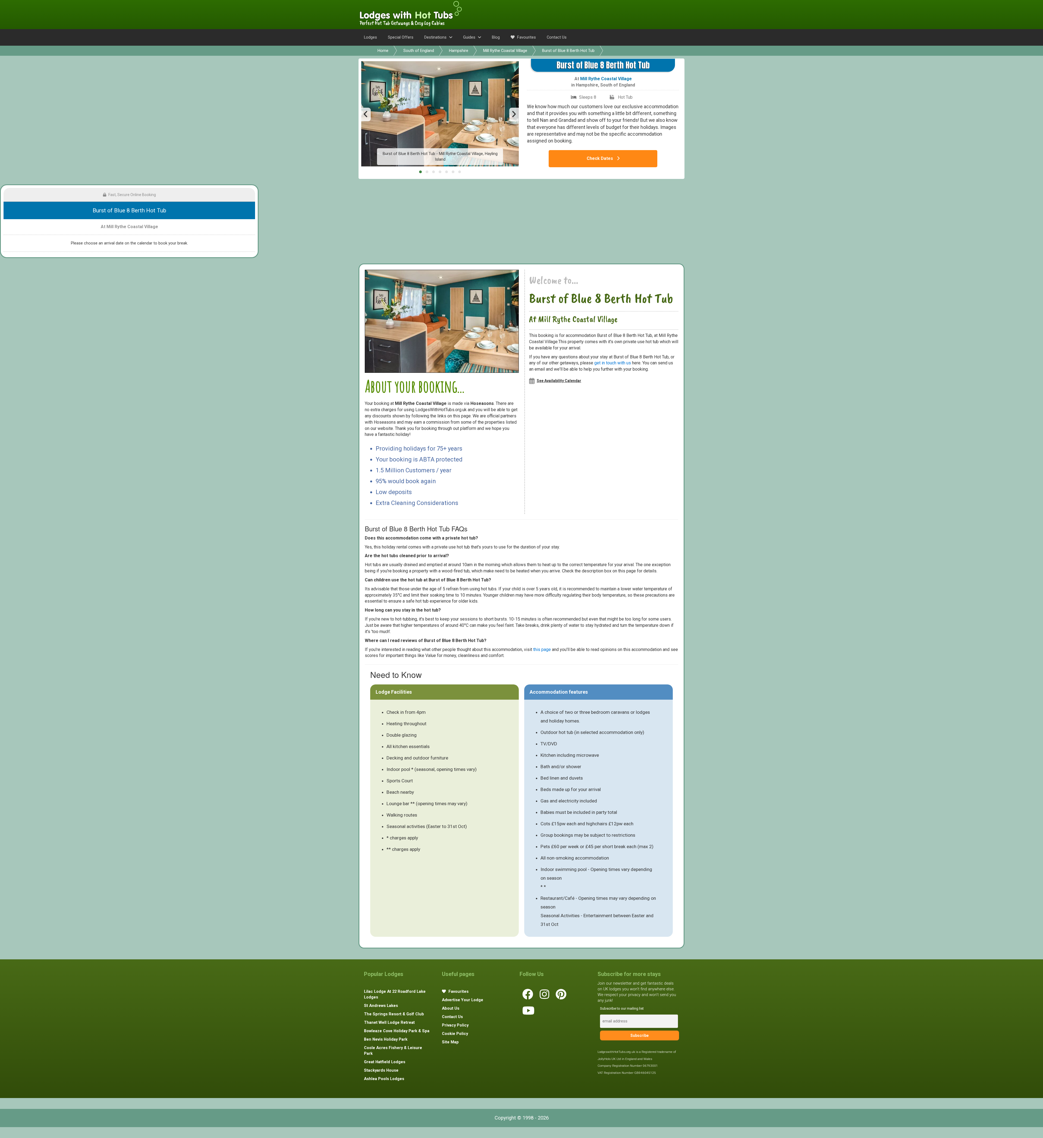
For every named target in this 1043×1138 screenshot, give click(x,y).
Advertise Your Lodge (462, 999)
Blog (496, 37)
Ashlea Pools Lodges (384, 1078)
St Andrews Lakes (381, 1005)
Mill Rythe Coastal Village (505, 50)
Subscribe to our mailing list (622, 1008)
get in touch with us (612, 362)
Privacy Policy (455, 1025)
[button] (420, 172)
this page (542, 649)
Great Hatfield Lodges (384, 1061)
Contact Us (557, 37)
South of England (418, 50)
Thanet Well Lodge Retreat (389, 1022)
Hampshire (458, 50)
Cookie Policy (455, 1033)
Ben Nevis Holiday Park (385, 1039)
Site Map (450, 1042)
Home (383, 50)
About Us (450, 1008)
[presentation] (366, 114)
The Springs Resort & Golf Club (394, 1014)
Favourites (526, 37)
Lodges (370, 37)
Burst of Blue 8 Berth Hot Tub (568, 50)
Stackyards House (381, 1070)
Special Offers (400, 37)
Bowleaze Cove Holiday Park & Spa (396, 1030)
